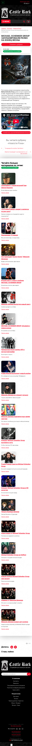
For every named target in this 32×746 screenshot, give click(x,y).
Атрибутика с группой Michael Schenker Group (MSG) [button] (17, 132)
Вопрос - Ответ (16, 705)
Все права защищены (16, 725)
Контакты (3, 2)
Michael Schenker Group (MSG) (12, 51)
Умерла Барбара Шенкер (10, 512)
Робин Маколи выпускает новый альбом (16, 373)
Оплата (16, 698)
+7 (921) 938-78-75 (16, 736)
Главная (3, 28)
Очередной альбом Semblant (14, 148)
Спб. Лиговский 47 (16, 731)
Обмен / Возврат (16, 703)
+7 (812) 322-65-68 (16, 733)
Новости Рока (17, 28)
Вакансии (16, 683)
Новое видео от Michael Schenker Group (15, 533)
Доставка (16, 696)
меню (6, 21)
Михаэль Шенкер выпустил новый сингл (15, 304)
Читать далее (5, 192)
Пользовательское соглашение (16, 685)
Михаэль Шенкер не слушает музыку (14, 395)
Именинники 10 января (9, 235)
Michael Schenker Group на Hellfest (13, 555)
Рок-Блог (9, 28)
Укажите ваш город (24, 1)
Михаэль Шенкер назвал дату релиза (14, 622)
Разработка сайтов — (16, 738)
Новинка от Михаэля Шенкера (12, 600)
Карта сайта (16, 690)
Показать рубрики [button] (16, 44)
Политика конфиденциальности (16, 687)
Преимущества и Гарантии (16, 700)
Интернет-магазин (16, 734)
